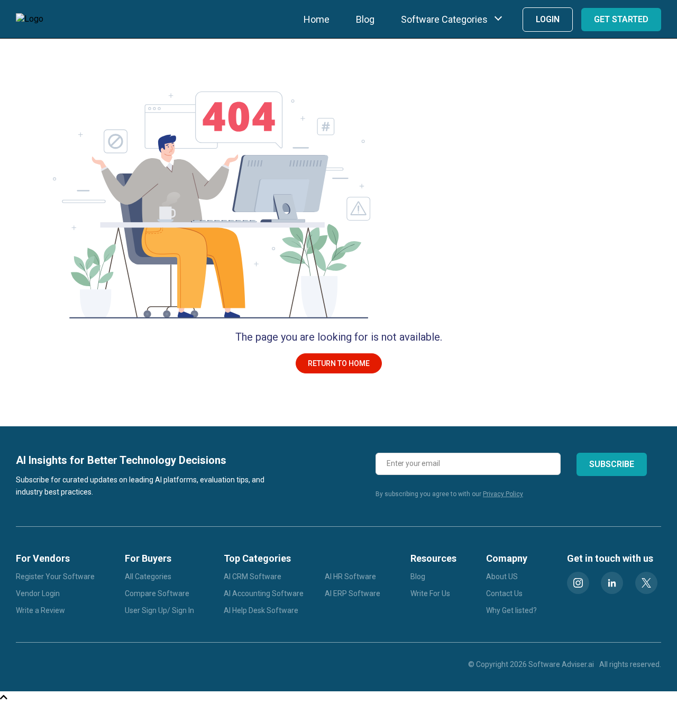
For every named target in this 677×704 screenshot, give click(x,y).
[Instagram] (578, 583)
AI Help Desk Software (261, 610)
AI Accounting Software (264, 593)
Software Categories (444, 19)
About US (502, 576)
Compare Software (157, 593)
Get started (621, 19)
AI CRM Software (252, 576)
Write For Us (430, 593)
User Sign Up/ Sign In (159, 610)
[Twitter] (646, 583)
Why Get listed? (511, 610)
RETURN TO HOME (339, 363)
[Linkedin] (612, 583)
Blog (365, 19)
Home (317, 19)
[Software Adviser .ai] (29, 19)
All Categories (148, 576)
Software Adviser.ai (561, 664)
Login (548, 19)
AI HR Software (350, 576)
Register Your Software (55, 576)
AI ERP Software (352, 593)
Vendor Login (38, 593)
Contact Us (504, 593)
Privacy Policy (503, 494)
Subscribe (611, 464)
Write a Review (40, 610)
